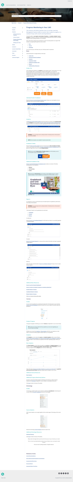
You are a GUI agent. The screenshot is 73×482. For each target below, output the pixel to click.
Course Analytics (38, 429)
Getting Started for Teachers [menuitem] (17, 35)
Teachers (20, 23)
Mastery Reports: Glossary (31, 294)
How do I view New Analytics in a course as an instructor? (44, 369)
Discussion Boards (29, 463)
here (29, 296)
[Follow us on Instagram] (65, 473)
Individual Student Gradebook (35, 57)
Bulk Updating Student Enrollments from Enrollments (35, 458)
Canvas (30, 45)
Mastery (30, 215)
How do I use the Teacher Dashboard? (33, 285)
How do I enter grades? (35, 145)
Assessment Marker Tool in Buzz (31, 466)
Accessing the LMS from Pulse (31, 461)
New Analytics (44, 331)
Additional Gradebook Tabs (34, 62)
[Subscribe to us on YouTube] (68, 473)
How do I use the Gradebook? (32, 305)
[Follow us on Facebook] (61, 473)
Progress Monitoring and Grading (29, 23)
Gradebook (31, 212)
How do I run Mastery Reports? (45, 263)
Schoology (31, 47)
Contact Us (70, 0)
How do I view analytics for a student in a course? (50, 338)
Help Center (15, 14)
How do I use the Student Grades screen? (38, 100)
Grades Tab (31, 55)
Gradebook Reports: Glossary (32, 291)
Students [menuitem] (14, 27)
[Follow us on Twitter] (63, 473)
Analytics (30, 59)
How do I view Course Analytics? (32, 338)
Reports (30, 64)
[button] (22, 28)
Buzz (30, 44)
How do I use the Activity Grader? (34, 121)
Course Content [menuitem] (16, 37)
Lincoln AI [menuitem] (14, 46)
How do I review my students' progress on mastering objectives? (38, 287)
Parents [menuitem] (13, 29)
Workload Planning (30, 434)
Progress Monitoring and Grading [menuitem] (17, 40)
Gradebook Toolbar (32, 60)
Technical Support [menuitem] (15, 57)
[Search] (60, 16)
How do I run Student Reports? (32, 241)
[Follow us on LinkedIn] (59, 473)
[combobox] (35, 16)
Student (30, 214)
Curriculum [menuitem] (14, 51)
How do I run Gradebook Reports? (35, 220)
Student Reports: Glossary (31, 289)
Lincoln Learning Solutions (11, 5)
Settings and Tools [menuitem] (17, 42)
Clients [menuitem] (13, 44)
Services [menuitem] (13, 55)
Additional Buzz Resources (34, 65)
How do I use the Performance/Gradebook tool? (49, 147)
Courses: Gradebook (37, 392)
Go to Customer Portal (21, 5)
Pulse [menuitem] (13, 53)
